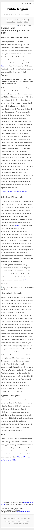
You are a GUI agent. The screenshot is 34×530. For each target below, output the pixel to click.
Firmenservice (19, 521)
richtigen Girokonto (23, 512)
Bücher (26, 22)
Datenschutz (16, 523)
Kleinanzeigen (9, 521)
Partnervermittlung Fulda (15, 518)
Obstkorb (18, 225)
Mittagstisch (9, 20)
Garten (26, 521)
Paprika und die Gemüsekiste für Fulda (14, 191)
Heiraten (19, 22)
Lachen (9, 523)
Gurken (26, 280)
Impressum (24, 523)
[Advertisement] (17, 482)
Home (5, 518)
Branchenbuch (11, 22)
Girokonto (27, 518)
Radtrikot (25, 20)
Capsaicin (4, 66)
